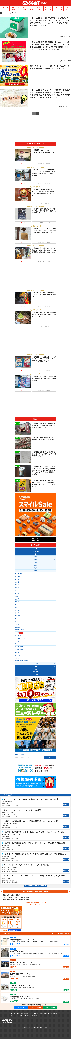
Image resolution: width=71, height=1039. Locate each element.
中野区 (17, 607)
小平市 (17, 641)
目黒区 (17, 618)
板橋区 (17, 601)
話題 (50, 8)
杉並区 (17, 610)
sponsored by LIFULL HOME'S (60, 933)
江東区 (17, 579)
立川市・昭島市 (19, 646)
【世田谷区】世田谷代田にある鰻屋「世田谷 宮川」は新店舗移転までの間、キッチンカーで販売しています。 (44, 425)
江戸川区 (17, 576)
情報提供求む (29, 1013)
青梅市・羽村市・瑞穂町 (21, 661)
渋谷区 (17, 613)
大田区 (17, 624)
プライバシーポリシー (18, 1015)
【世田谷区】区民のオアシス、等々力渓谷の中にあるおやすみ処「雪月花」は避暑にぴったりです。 (44, 314)
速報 (61, 8)
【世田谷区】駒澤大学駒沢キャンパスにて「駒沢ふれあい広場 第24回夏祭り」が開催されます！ (44, 210)
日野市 (17, 652)
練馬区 (17, 604)
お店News (31, 8)
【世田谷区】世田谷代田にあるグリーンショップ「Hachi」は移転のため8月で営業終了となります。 (44, 454)
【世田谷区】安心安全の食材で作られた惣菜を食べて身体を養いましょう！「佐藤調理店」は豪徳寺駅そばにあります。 (44, 250)
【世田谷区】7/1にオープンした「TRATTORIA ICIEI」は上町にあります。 (43, 152)
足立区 (17, 587)
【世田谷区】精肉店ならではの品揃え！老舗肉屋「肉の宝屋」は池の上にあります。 (44, 439)
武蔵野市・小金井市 (20, 630)
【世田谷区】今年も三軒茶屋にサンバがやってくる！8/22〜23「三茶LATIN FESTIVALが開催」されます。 (44, 359)
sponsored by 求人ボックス (21, 795)
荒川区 (17, 590)
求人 (18, 8)
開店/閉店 (24, 8)
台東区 (17, 593)
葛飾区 (17, 582)
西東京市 (17, 627)
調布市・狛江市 (19, 635)
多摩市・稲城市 (19, 649)
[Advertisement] (35, 129)
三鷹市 (19, 632)
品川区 (17, 621)
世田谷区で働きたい (7, 795)
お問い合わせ (53, 1013)
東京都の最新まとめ (20, 573)
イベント (56, 8)
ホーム (14, 1013)
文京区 (17, 599)
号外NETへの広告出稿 (41, 1013)
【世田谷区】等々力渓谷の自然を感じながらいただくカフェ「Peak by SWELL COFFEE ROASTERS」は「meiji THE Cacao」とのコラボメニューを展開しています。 (44, 470)
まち (45, 8)
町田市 (17, 658)
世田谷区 (45, 3)
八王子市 (17, 655)
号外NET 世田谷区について (34, 1015)
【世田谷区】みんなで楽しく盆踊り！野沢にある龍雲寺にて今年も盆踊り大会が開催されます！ (44, 378)
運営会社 (20, 1013)
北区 (16, 596)
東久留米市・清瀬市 (20, 638)
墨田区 (17, 585)
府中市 (17, 644)
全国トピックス (5, 8)
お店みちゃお (39, 8)
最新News (13, 8)
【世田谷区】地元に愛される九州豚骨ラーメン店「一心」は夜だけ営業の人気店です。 (44, 294)
